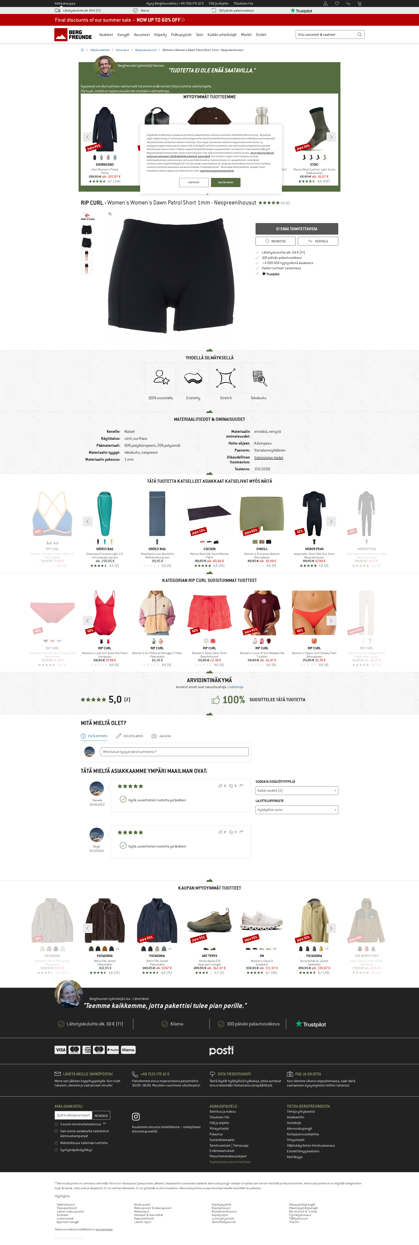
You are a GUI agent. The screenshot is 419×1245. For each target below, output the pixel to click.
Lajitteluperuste (270, 800)
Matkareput (141, 1211)
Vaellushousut (66, 1204)
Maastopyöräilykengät (303, 1208)
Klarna (145, 10)
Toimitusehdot (220, 1145)
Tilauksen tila (219, 1117)
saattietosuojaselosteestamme (217, 170)
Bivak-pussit (142, 1204)
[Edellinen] (88, 137)
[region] (211, 159)
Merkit (246, 34)
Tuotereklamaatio (222, 1140)
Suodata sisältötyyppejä (275, 781)
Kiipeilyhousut (221, 1208)
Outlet (261, 34)
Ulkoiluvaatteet (100, 50)
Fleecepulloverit (67, 1208)
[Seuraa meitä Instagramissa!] (139, 1117)
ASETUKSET (193, 182)
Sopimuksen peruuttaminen (230, 1162)
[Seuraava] (331, 137)
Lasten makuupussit (70, 1211)
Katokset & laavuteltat (148, 1215)
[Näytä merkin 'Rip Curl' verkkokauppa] (88, 216)
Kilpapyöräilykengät (302, 1204)
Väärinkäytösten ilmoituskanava (311, 1145)
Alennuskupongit (299, 1128)
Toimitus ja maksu (223, 1111)
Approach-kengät (68, 1222)
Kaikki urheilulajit (222, 34)
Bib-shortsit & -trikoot (303, 1211)
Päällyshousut (298, 1218)
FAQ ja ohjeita (219, 1123)
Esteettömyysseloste (303, 1151)
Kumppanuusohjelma (303, 1134)
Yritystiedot (296, 1140)
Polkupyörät (181, 34)
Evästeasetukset (222, 1151)
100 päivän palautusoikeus (236, 10)
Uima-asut (122, 50)
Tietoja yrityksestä (301, 1111)
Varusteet (142, 34)
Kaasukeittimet (144, 1218)
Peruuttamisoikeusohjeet (228, 1156)
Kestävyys (295, 1157)
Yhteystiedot (219, 1128)
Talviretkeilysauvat (224, 1222)
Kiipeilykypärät (221, 1204)
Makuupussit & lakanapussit (153, 1208)
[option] (172, 275)
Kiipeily (160, 34)
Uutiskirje (294, 1123)
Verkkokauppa (65, 3)
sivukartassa (104, 1229)
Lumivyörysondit (223, 1218)
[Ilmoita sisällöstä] (241, 786)
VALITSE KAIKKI (226, 182)
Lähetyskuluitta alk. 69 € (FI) (82, 10)
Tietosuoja (240, 1145)
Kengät (123, 34)
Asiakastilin (295, 1117)
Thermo (294, 1222)
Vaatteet (106, 34)
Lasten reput (142, 1222)
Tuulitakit (62, 1215)
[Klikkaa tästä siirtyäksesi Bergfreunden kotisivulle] (74, 34)
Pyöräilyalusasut (300, 1215)
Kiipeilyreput (220, 1215)
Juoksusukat (65, 1218)
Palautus (216, 1134)
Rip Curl (92, 202)
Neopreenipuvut (145, 50)
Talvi (199, 34)
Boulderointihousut (224, 1211)
